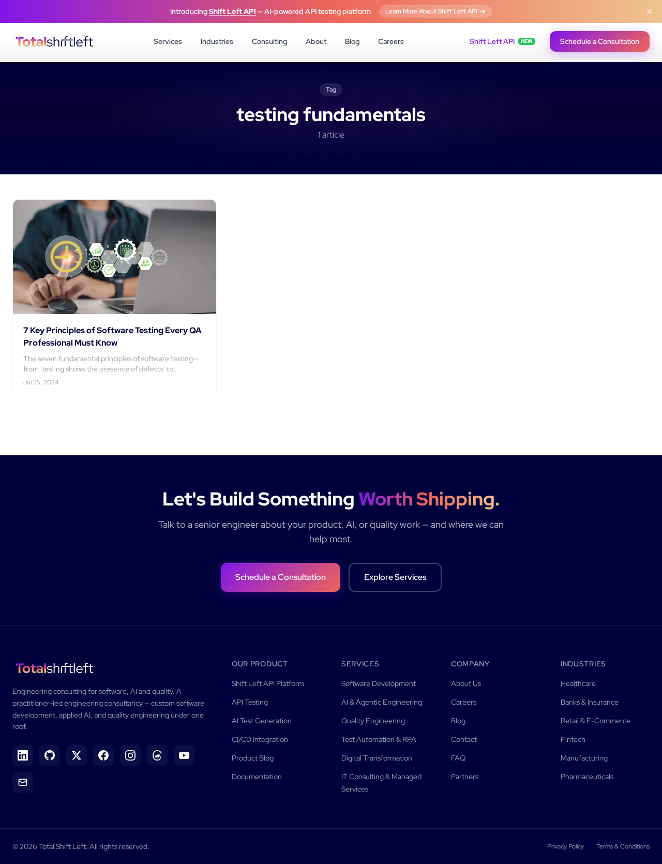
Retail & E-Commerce (595, 720)
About (316, 41)
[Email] (22, 782)
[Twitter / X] (76, 755)
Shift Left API (232, 11)
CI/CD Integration (260, 739)
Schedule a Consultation (599, 41)
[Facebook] (103, 755)
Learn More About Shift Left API (431, 11)
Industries (217, 41)
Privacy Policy (565, 846)
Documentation (257, 776)
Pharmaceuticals (587, 776)
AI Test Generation (262, 720)
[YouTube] (184, 755)
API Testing (250, 702)
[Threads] (157, 755)
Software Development (378, 683)
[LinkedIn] (22, 755)
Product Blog (253, 758)
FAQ (458, 758)
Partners (464, 776)
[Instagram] (130, 755)
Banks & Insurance (590, 702)
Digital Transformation (376, 758)
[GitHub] (49, 755)
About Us (466, 683)
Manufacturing (584, 758)
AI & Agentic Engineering (381, 702)
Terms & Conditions (623, 846)
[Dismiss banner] (649, 11)
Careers (391, 41)
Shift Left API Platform (268, 683)
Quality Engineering (373, 720)
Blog (352, 41)
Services (168, 41)
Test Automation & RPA (378, 739)
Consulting (269, 41)
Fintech (573, 739)
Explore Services (395, 577)
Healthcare (578, 683)
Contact (464, 739)
